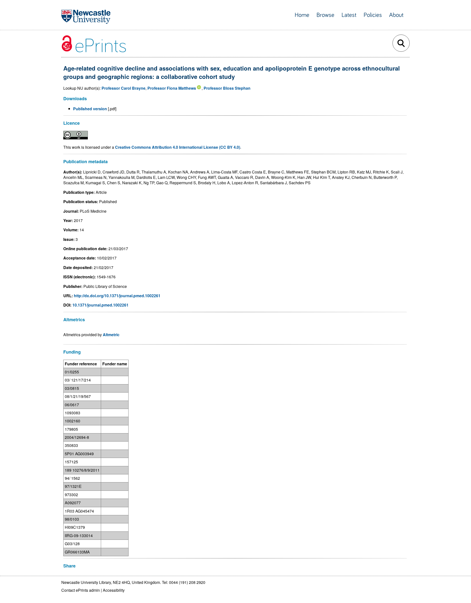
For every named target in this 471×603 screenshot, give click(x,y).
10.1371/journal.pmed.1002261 (100, 305)
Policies (373, 15)
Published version (90, 108)
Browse (325, 15)
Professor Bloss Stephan (227, 88)
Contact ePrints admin (80, 590)
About (396, 15)
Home (302, 15)
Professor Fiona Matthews (171, 88)
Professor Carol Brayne (123, 88)
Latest (348, 15)
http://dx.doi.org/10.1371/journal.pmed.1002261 (117, 295)
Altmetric (111, 334)
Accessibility (114, 590)
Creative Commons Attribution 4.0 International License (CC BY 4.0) (177, 147)
